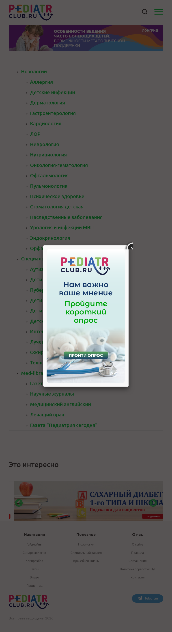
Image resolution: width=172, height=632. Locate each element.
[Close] (129, 245)
